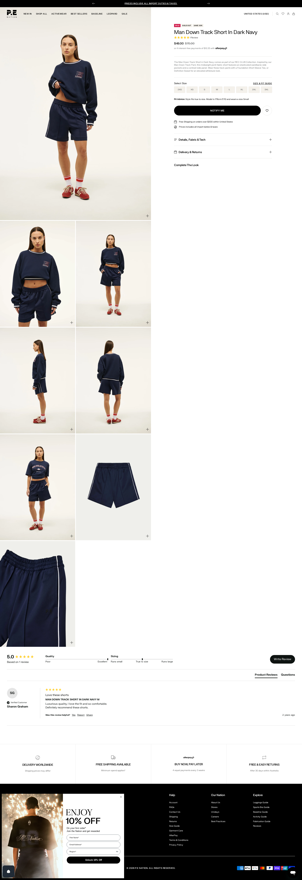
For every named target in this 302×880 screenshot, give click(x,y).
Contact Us (174, 812)
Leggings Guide (260, 802)
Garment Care (176, 830)
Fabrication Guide (261, 821)
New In (28, 13)
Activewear (59, 13)
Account (173, 802)
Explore (258, 795)
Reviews (257, 826)
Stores (214, 807)
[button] (223, 38)
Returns (173, 821)
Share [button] (89, 715)
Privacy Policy (176, 844)
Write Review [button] (282, 659)
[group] (25, 657)
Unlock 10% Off (93, 860)
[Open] (9, 871)
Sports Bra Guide (261, 807)
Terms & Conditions (178, 840)
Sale (125, 13)
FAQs (171, 807)
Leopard (112, 13)
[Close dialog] (121, 797)
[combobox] (92, 851)
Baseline (97, 13)
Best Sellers (79, 13)
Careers (215, 816)
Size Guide (174, 826)
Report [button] (81, 715)
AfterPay (173, 835)
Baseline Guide (260, 812)
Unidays (215, 812)
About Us (215, 802)
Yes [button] (74, 715)
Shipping (173, 816)
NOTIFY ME (217, 110)
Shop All (41, 13)
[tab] (266, 675)
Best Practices (218, 821)
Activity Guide (260, 816)
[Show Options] (117, 851)
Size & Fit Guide (262, 83)
